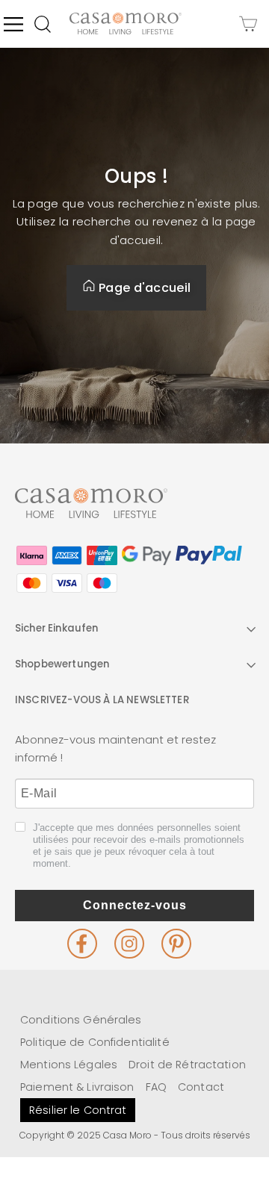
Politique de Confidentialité (95, 1042)
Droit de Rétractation (187, 1064)
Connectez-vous (135, 905)
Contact (201, 1086)
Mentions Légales (68, 1064)
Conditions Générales (81, 1019)
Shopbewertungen (62, 664)
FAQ (156, 1086)
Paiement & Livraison (77, 1086)
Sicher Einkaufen (57, 628)
